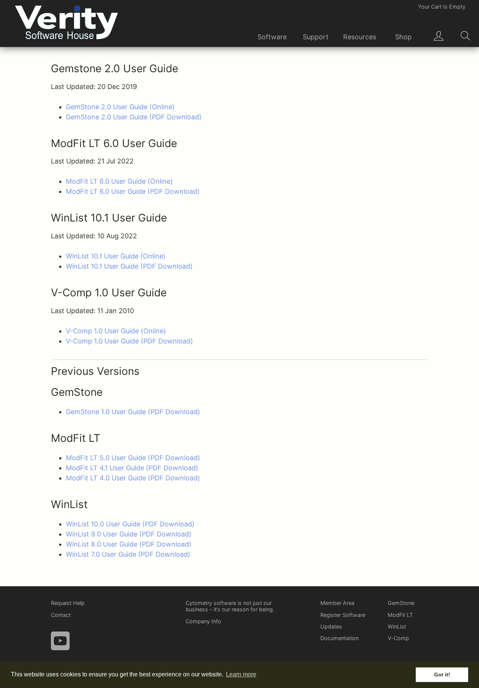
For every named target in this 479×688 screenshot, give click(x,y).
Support (316, 37)
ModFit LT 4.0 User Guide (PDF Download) (133, 478)
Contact (61, 615)
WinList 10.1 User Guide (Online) (116, 256)
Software (272, 37)
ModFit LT (400, 615)
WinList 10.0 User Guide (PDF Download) (130, 524)
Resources (359, 37)
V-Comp (398, 638)
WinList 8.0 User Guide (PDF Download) (129, 544)
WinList (397, 626)
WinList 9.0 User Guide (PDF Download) (129, 534)
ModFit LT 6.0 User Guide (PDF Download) (133, 191)
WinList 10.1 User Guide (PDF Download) (129, 266)
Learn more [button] (241, 674)
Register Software (342, 615)
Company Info (203, 621)
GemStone (401, 603)
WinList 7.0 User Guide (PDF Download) (128, 554)
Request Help (68, 603)
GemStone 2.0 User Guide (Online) (120, 107)
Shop (403, 37)
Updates (331, 626)
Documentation (339, 638)
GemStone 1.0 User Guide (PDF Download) (133, 412)
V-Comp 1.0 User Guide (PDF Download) (129, 341)
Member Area (337, 603)
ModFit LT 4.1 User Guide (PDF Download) (132, 468)
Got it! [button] (442, 675)
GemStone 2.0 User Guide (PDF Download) (134, 117)
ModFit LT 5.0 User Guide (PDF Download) (133, 458)
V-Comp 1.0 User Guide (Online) (116, 331)
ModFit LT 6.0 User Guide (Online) (119, 181)
